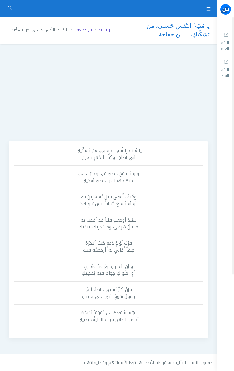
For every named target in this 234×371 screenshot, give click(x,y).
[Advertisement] (108, 93)
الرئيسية (105, 30)
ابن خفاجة (85, 30)
